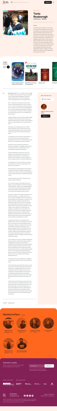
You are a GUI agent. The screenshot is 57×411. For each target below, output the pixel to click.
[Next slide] (8, 66)
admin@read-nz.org (14, 395)
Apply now (45, 116)
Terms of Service (42, 370)
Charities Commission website (28, 400)
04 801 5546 (13, 394)
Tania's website (47, 99)
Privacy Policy (34, 370)
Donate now (47, 2)
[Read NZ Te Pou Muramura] (6, 2)
